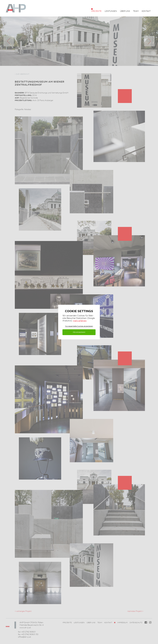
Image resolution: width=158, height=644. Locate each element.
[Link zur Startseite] (19, 8)
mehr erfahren (80, 320)
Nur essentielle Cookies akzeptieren (79, 326)
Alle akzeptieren (79, 332)
